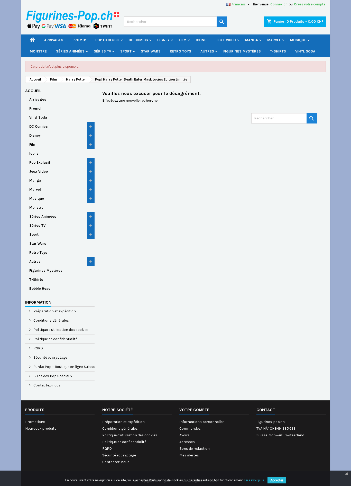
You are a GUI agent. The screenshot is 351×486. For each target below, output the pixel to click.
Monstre (38, 51)
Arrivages (53, 40)
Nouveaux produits (41, 428)
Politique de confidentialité (55, 339)
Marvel (274, 40)
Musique (298, 40)
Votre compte (194, 409)
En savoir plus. (254, 480)
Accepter (276, 480)
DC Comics (138, 40)
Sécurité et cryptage (50, 357)
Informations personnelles (202, 422)
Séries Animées (70, 51)
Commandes (190, 428)
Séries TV (102, 51)
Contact (265, 409)
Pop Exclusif (107, 40)
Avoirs (184, 435)
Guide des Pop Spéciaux (52, 376)
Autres (207, 51)
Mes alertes (189, 455)
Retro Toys (180, 51)
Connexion (279, 4)
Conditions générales (51, 320)
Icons (201, 40)
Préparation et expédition (54, 311)
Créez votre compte (309, 4)
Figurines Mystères (242, 51)
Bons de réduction (194, 448)
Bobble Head (40, 288)
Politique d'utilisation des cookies (60, 330)
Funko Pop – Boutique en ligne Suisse (64, 367)
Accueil (33, 90)
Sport (126, 51)
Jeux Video (226, 40)
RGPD (38, 348)
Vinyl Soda (305, 51)
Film (183, 40)
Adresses (187, 442)
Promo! (79, 40)
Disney (163, 40)
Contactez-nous (47, 385)
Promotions (35, 422)
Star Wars (151, 51)
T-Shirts (278, 51)
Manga (251, 40)
